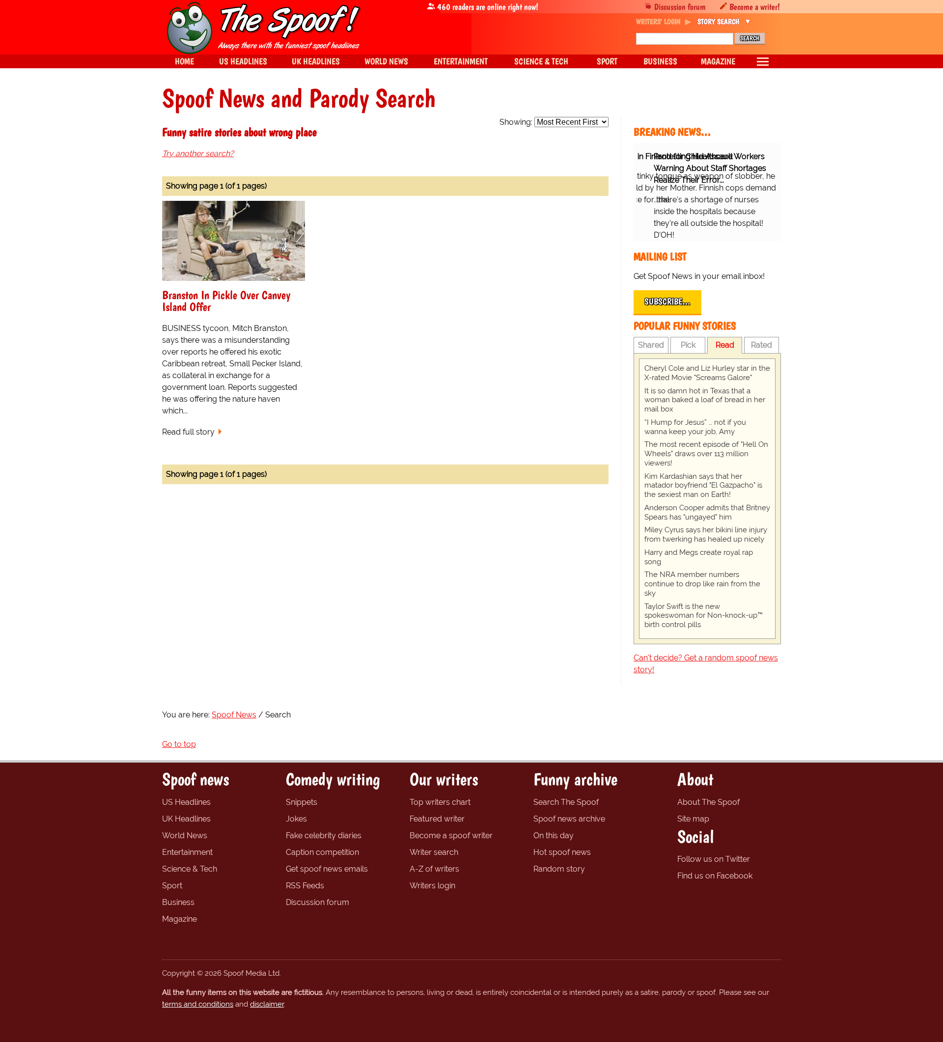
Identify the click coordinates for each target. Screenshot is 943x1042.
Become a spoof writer (451, 835)
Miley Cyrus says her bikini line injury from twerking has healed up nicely (705, 534)
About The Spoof (708, 802)
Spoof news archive (569, 818)
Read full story (188, 432)
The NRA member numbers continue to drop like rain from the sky (702, 584)
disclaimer (267, 1004)
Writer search (434, 852)
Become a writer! (754, 6)
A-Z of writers (434, 869)
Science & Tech (189, 869)
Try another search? (198, 153)
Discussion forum (680, 6)
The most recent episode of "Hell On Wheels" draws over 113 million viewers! (706, 453)
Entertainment (187, 852)
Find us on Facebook (714, 875)
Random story (559, 869)
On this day (553, 835)
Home (184, 61)
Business (178, 902)
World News (184, 835)
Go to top (179, 744)
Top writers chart (440, 802)
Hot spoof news (562, 852)
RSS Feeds (305, 885)
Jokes (296, 818)
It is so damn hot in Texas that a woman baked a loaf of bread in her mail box (704, 400)
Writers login (432, 885)
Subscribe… (667, 301)
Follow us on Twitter (713, 859)
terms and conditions (197, 1004)
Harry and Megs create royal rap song (698, 557)
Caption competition (322, 852)
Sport (172, 885)
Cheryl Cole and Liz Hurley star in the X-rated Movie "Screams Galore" (707, 373)
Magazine (179, 919)
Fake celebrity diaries (323, 835)
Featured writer (437, 818)
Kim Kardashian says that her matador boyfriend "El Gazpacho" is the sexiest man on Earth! (703, 485)
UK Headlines (186, 818)
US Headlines (186, 802)
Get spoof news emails (327, 869)
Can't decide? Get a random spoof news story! (706, 663)
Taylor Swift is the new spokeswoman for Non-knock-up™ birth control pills (703, 616)
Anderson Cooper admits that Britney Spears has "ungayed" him (707, 512)
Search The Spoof (566, 802)
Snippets (301, 802)
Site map (693, 818)
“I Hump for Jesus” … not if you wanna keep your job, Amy (695, 427)
